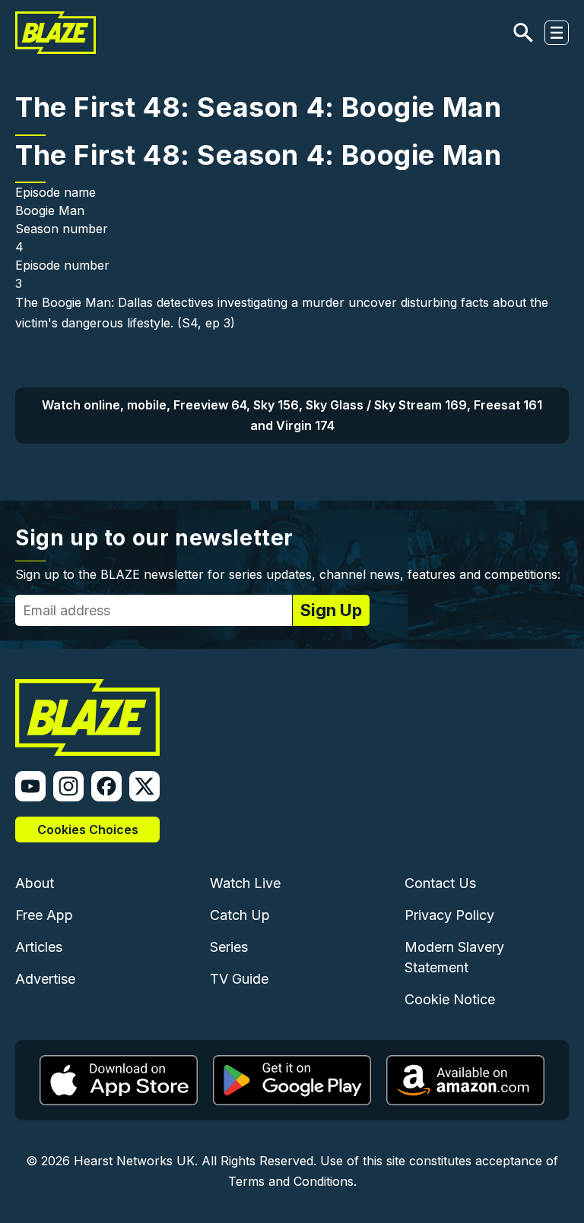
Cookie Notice (450, 999)
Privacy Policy (449, 915)
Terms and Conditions (291, 1181)
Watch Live (245, 883)
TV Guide (239, 979)
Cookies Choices (87, 829)
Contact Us (440, 883)
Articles (38, 947)
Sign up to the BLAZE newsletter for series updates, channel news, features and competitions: (287, 574)
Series (229, 947)
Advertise (45, 979)
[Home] (55, 32)
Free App (44, 915)
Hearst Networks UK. (136, 1160)
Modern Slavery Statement (454, 957)
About (34, 883)
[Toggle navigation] (556, 33)
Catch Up (240, 915)
